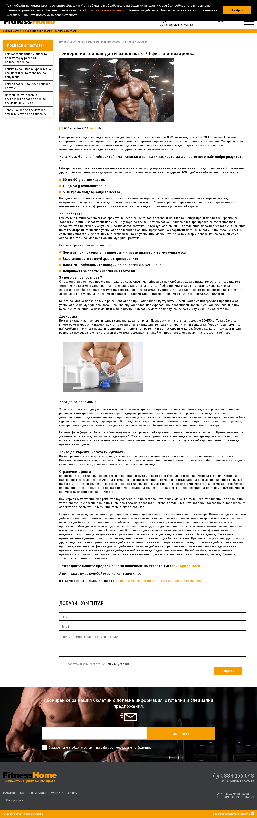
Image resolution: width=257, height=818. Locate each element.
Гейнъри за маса (186, 566)
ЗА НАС (72, 792)
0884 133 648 (237, 775)
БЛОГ (23, 792)
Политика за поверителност (105, 10)
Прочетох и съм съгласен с (98, 664)
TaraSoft (245, 813)
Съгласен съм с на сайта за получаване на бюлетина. (100, 748)
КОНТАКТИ (56, 792)
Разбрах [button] (237, 10)
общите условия (83, 748)
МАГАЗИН (9, 792)
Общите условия (118, 664)
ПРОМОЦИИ (38, 792)
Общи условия (14, 800)
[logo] (30, 777)
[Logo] (29, 21)
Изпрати (227, 671)
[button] (78, 15)
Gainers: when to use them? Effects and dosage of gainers (158, 581)
